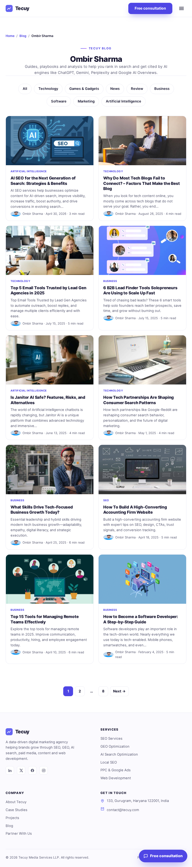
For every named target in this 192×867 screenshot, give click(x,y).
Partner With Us (19, 833)
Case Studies (16, 810)
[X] (21, 770)
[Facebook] (32, 770)
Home (10, 36)
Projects (12, 818)
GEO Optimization (114, 746)
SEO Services (111, 738)
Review (137, 89)
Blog (22, 36)
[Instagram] (43, 770)
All (25, 89)
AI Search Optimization (119, 754)
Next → (119, 691)
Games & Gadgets (84, 89)
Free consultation (150, 8)
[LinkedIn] (10, 770)
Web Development (115, 778)
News (115, 89)
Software (58, 101)
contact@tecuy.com (123, 810)
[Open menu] (181, 8)
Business (162, 89)
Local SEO (108, 762)
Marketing (86, 101)
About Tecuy (16, 802)
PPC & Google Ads (115, 770)
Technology (48, 89)
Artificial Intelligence (123, 101)
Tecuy (22, 8)
